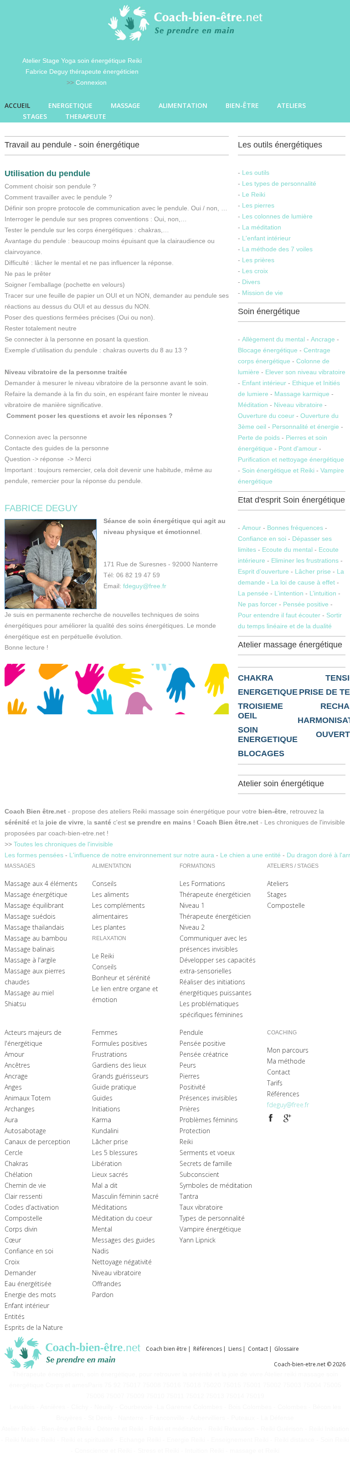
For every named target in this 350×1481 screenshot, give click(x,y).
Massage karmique (301, 393)
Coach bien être (166, 1349)
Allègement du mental (273, 339)
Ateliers (291, 105)
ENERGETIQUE (70, 105)
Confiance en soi (263, 538)
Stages (35, 116)
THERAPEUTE (85, 116)
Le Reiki (253, 194)
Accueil (17, 105)
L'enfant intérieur (266, 238)
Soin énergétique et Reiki (278, 470)
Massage (125, 105)
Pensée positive (306, 604)
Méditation (254, 404)
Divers (251, 281)
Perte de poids (259, 437)
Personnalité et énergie (305, 426)
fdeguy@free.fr (144, 586)
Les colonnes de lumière (277, 216)
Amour (251, 527)
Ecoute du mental (287, 549)
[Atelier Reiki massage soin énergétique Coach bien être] (75, 1353)
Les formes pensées (35, 855)
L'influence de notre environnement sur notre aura (142, 855)
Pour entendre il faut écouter (279, 615)
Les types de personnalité (279, 183)
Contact (258, 1349)
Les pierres (258, 205)
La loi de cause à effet (303, 582)
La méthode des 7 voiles (277, 249)
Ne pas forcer (257, 604)
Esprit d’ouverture (264, 571)
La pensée (253, 593)
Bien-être (242, 105)
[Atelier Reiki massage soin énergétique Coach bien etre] (187, 23)
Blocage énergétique (268, 350)
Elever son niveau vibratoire (305, 372)
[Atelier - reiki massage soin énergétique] (271, 1118)
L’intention (289, 593)
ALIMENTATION (183, 105)
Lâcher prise (313, 571)
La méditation (261, 227)
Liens (235, 1349)
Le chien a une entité (251, 855)
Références (207, 1349)
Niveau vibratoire (298, 404)
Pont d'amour (297, 448)
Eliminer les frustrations (305, 560)
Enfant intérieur (264, 383)
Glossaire (286, 1349)
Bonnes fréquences (295, 527)
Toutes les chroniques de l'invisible (63, 844)
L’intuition (322, 593)
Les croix (255, 271)
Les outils (255, 172)
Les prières (258, 260)
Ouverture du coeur (266, 415)
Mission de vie (262, 292)
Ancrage (324, 339)
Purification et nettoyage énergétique (291, 459)
